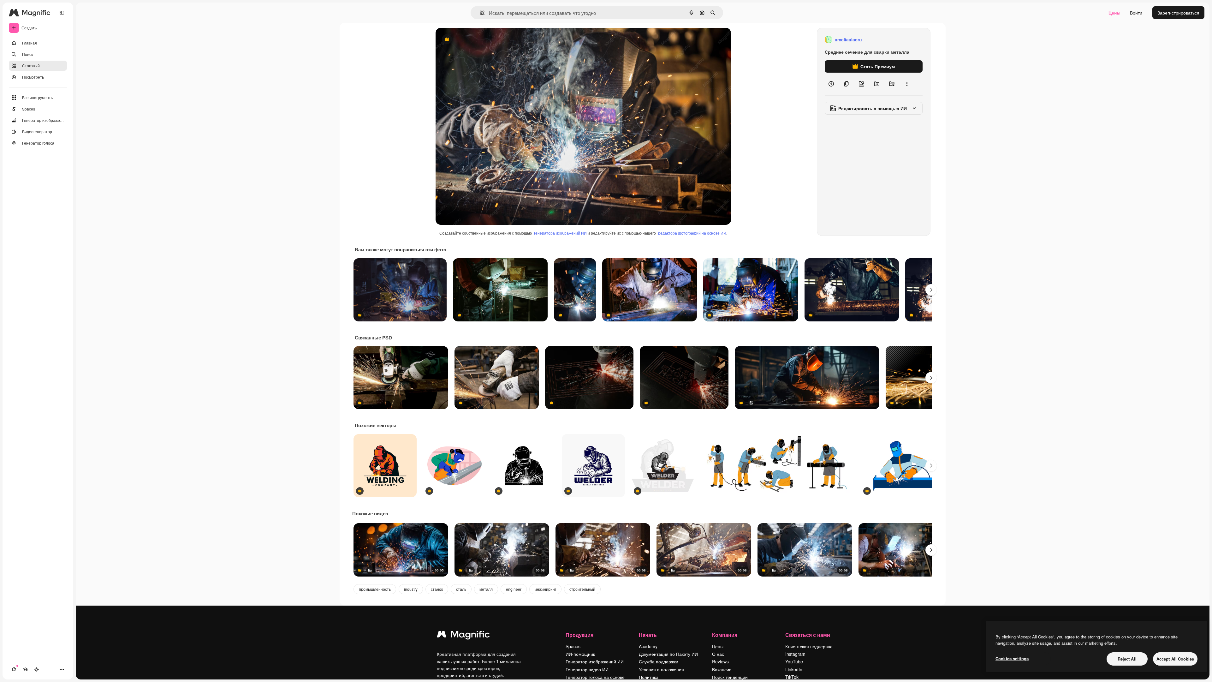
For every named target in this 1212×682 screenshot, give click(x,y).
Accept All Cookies (1175, 659)
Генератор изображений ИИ (595, 661)
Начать (648, 634)
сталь (461, 589)
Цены (1114, 12)
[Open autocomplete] (479, 12)
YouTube (794, 661)
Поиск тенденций (730, 677)
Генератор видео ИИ (587, 669)
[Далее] (931, 289)
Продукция (579, 634)
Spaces (573, 646)
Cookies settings (1012, 658)
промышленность (375, 589)
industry (411, 589)
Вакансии (722, 669)
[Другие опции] (906, 84)
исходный (478, 39)
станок (437, 589)
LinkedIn (793, 669)
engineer (513, 589)
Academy (648, 646)
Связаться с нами (807, 634)
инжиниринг (545, 589)
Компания (724, 634)
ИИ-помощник (580, 654)
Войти (1136, 12)
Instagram (795, 654)
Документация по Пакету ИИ (668, 654)
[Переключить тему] (37, 669)
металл (486, 589)
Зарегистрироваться (1178, 12)
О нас (718, 654)
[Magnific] (463, 635)
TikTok (792, 677)
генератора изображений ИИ (560, 233)
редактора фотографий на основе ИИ (692, 233)
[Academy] (25, 669)
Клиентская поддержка (809, 646)
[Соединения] (14, 669)
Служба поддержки (658, 661)
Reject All (1127, 659)
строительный (582, 589)
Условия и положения (661, 669)
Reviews (720, 661)
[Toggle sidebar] (62, 13)
